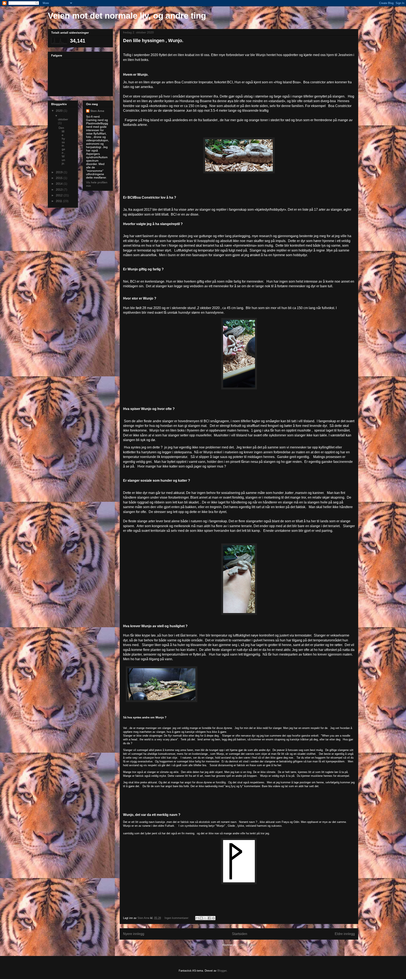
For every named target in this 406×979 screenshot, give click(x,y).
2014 (59, 183)
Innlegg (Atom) (247, 944)
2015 (59, 178)
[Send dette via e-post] (197, 918)
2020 (59, 110)
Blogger (221, 970)
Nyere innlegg (133, 934)
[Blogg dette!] (201, 918)
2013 (59, 189)
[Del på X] (205, 918)
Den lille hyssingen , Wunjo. (153, 40)
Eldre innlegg (345, 934)
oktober (63, 119)
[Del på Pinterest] (213, 918)
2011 (59, 201)
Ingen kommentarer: (177, 918)
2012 (59, 195)
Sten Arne (97, 111)
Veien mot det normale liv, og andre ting (127, 15)
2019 (59, 172)
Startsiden (239, 934)
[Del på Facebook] (209, 918)
